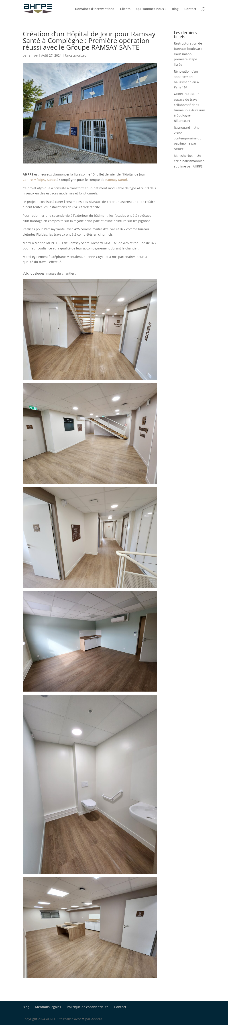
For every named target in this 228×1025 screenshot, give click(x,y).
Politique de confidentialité (87, 1007)
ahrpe (33, 55)
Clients (125, 9)
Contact (190, 9)
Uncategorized (76, 55)
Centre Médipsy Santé (39, 180)
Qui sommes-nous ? (151, 9)
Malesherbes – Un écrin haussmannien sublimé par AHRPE (189, 160)
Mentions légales (48, 1007)
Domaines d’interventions (94, 9)
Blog (175, 9)
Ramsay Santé (116, 180)
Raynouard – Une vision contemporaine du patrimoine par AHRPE (188, 138)
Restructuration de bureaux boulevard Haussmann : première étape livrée (188, 54)
